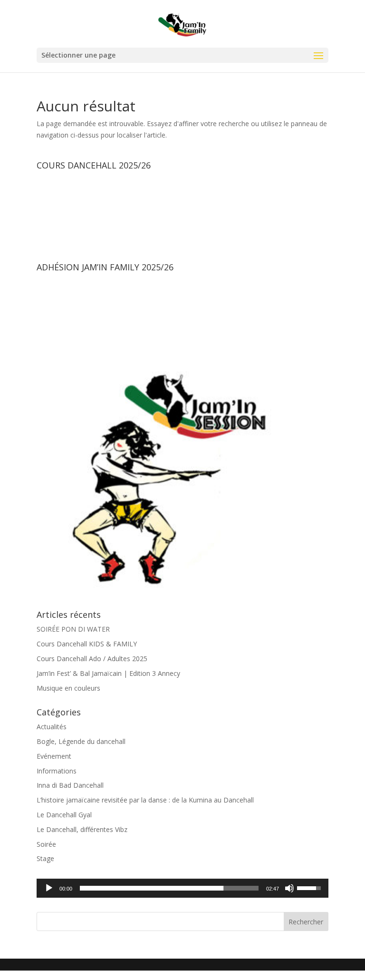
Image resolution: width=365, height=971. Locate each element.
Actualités (52, 726)
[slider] (169, 888)
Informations (57, 770)
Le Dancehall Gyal (64, 814)
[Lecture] (49, 888)
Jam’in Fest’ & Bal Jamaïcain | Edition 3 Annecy (108, 673)
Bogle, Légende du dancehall (81, 741)
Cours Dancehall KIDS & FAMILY (87, 643)
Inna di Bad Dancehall (70, 785)
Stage (45, 858)
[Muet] (289, 888)
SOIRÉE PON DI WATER (73, 629)
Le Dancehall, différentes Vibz (82, 829)
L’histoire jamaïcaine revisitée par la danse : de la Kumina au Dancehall (145, 799)
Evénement (54, 756)
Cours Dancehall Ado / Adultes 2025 (92, 658)
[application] (182, 888)
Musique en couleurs (68, 688)
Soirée (46, 844)
